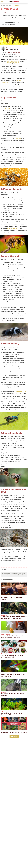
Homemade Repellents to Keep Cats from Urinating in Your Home (13, 637)
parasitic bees (7, 108)
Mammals (3, 692)
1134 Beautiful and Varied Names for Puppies (13, 598)
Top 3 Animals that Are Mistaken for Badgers (13, 694)
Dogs (2, 595)
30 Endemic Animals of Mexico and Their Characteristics (12, 656)
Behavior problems (5, 634)
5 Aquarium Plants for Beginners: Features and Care (12, 714)
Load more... (14, 736)
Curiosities (4, 615)
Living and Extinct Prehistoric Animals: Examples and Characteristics (14, 617)
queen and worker (21, 391)
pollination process (13, 61)
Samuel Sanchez (14, 49)
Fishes (2, 673)
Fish (2, 711)
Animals (3, 5)
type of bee (17, 138)
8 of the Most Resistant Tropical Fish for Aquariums (13, 675)
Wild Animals (8, 5)
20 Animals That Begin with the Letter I (14, 732)
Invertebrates (16, 5)
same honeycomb (12, 228)
